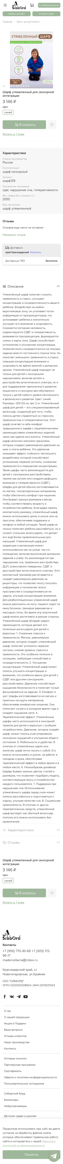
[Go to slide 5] (13, 86)
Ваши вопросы (13, 1029)
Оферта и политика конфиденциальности (30, 1077)
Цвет (5, 106)
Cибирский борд (14, 1093)
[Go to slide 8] (21, 86)
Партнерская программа (19, 1064)
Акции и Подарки (15, 1023)
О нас (7, 1011)
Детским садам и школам (20, 1116)
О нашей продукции (16, 1017)
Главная (7, 21)
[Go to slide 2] (6, 86)
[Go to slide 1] (4, 86)
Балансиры (11, 1099)
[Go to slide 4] (11, 86)
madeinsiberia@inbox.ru (20, 960)
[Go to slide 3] (8, 86)
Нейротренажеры (15, 1106)
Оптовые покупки (15, 1058)
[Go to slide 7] (18, 86)
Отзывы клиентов (15, 1036)
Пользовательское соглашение (24, 1083)
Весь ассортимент (28, 21)
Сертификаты (12, 1071)
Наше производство (17, 1042)
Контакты (10, 1048)
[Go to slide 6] (16, 86)
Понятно (31, 1154)
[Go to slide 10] (26, 86)
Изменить (35, 252)
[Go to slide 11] (28, 86)
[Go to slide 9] (23, 86)
